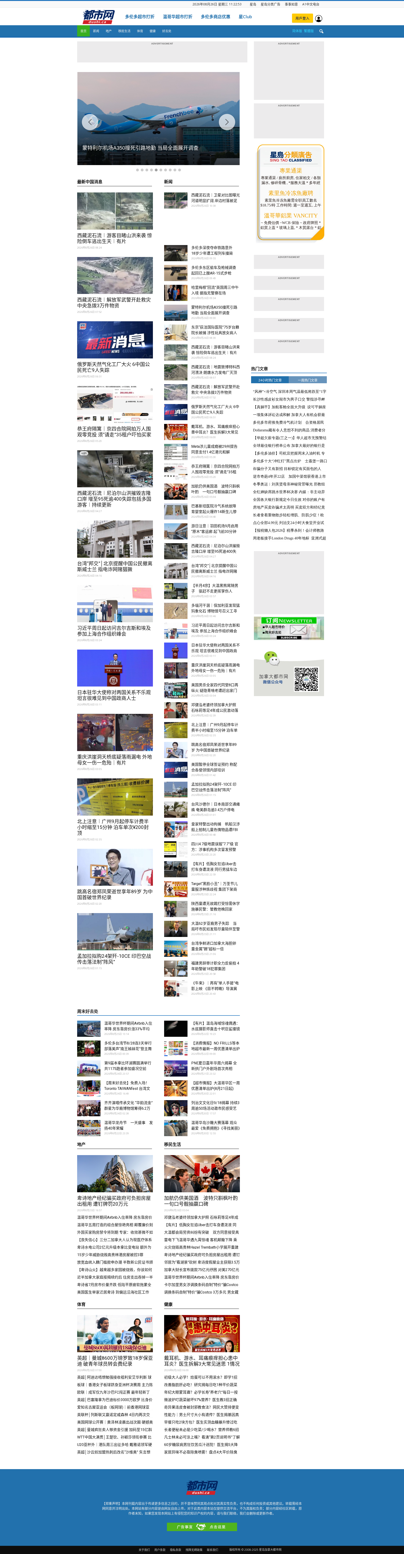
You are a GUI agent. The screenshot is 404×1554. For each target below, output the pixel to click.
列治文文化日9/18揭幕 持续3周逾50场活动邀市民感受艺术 (215, 1108)
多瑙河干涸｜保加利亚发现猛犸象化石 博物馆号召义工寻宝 (215, 611)
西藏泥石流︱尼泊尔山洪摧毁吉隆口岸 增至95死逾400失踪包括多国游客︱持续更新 (114, 499)
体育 (140, 31)
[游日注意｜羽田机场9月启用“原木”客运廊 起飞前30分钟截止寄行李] (176, 531)
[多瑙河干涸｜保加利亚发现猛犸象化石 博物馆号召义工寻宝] (176, 611)
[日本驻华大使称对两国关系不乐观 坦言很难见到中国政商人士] (115, 668)
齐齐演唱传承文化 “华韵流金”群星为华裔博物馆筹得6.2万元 (128, 1108)
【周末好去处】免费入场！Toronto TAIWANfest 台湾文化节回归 (127, 1088)
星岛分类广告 (270, 4)
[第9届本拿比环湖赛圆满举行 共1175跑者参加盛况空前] (89, 1068)
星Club (245, 16)
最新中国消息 (89, 182)
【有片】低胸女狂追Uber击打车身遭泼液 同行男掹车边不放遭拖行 (214, 869)
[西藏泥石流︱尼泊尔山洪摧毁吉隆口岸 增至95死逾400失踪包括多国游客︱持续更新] (115, 469)
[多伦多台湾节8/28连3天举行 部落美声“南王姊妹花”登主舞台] (89, 1049)
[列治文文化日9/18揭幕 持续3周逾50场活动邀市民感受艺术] (176, 1108)
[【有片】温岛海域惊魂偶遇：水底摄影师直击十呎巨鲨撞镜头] (176, 1029)
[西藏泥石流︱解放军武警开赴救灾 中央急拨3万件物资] (115, 275)
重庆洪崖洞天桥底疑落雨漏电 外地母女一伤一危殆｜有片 (114, 760)
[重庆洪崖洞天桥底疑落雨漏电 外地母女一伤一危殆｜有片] (115, 732)
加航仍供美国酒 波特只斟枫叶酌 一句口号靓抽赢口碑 (203, 1201)
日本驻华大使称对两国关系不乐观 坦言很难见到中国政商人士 (114, 695)
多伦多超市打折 (140, 16)
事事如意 (291, 4)
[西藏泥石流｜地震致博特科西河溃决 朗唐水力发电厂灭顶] (176, 372)
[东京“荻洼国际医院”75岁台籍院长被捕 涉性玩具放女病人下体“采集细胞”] (176, 333)
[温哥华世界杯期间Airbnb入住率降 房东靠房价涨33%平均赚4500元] (89, 1029)
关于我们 (144, 1550)
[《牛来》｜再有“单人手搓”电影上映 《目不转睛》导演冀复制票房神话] (176, 988)
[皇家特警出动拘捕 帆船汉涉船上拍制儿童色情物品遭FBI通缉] (176, 829)
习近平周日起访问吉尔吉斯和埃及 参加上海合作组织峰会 (114, 631)
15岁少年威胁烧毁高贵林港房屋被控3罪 (110, 1255)
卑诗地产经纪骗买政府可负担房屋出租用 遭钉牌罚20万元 (114, 1201)
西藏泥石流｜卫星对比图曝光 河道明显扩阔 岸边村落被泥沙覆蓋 (215, 201)
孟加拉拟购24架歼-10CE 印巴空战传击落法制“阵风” (114, 959)
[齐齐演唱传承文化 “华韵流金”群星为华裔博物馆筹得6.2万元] (89, 1108)
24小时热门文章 (270, 380)
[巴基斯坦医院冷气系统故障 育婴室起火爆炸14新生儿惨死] (176, 511)
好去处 (166, 31)
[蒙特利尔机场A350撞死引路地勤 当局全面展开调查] (176, 313)
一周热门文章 (307, 380)
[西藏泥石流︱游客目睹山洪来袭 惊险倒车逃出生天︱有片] (115, 211)
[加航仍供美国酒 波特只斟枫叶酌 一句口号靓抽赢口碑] (176, 492)
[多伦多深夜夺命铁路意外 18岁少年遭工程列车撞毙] (176, 253)
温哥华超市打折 (177, 16)
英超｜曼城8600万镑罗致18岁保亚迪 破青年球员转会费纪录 (115, 1361)
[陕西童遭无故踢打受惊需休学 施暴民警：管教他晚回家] (176, 909)
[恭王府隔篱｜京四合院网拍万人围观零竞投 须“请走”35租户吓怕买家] (115, 404)
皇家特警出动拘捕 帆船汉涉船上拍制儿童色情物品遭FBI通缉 (215, 830)
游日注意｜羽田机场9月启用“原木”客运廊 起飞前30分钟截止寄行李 (214, 531)
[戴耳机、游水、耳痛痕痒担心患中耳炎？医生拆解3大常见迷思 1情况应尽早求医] (176, 432)
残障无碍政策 (194, 1550)
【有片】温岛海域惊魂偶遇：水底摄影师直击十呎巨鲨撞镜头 (215, 1029)
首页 (83, 31)
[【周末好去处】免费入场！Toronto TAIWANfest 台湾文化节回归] (89, 1088)
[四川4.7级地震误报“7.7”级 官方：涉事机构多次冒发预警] (176, 849)
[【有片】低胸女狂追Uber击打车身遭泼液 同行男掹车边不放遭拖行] (176, 869)
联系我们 (212, 1550)
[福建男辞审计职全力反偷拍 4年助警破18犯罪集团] (176, 969)
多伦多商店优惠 (215, 16)
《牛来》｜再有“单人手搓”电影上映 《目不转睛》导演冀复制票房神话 (215, 989)
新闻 (96, 31)
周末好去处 (87, 1011)
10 (179, 170)
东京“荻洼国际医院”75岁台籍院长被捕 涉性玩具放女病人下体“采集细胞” (215, 333)
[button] (321, 31)
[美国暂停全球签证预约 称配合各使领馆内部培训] (176, 770)
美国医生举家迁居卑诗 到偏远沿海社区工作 (113, 1292)
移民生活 (124, 31)
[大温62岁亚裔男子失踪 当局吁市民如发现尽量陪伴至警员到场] (176, 929)
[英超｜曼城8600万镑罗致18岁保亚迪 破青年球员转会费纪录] (115, 1333)
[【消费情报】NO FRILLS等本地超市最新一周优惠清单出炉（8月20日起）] (176, 1049)
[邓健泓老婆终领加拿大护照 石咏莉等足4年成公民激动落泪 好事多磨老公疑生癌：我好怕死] (176, 710)
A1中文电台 (310, 4)
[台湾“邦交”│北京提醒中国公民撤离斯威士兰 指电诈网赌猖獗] (115, 539)
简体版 (297, 31)
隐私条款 (175, 1550)
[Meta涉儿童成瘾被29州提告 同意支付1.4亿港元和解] (176, 452)
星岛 (253, 4)
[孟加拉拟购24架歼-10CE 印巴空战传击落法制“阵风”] (115, 931)
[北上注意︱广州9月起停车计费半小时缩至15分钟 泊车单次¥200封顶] (115, 797)
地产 (109, 31)
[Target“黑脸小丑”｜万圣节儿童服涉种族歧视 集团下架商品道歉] (176, 889)
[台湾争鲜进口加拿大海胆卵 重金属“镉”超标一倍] (176, 949)
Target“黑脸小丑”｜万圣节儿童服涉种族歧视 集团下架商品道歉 (214, 889)
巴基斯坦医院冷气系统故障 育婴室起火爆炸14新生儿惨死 (214, 512)
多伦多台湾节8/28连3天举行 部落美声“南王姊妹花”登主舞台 (128, 1049)
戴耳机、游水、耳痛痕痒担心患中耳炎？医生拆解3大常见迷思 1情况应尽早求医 (215, 432)
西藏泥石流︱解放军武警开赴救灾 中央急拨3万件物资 (114, 302)
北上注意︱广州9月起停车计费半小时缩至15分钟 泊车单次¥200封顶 (113, 827)
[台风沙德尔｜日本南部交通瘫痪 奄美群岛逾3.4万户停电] (176, 810)
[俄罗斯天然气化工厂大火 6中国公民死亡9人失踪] (115, 339)
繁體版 (309, 31)
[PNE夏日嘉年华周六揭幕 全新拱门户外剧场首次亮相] (176, 1068)
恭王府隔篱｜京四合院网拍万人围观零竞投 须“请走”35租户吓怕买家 (114, 431)
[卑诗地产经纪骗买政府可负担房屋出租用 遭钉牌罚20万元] (115, 1173)
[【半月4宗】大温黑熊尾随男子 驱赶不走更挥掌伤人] (176, 591)
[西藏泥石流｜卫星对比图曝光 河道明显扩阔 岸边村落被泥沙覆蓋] (176, 200)
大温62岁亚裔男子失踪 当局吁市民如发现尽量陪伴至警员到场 (215, 929)
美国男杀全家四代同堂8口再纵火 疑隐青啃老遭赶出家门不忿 (214, 690)
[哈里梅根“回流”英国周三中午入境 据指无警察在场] (176, 293)
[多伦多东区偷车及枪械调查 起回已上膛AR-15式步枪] (176, 273)
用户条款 (160, 1550)
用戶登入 (303, 18)
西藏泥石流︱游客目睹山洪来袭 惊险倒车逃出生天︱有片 (114, 238)
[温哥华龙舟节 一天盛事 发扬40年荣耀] (89, 1128)
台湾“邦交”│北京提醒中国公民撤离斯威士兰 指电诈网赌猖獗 (114, 566)
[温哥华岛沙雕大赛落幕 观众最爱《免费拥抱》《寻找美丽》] (176, 1128)
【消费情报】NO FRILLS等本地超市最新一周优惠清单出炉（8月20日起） (215, 1049)
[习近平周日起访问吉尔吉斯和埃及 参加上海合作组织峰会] (115, 603)
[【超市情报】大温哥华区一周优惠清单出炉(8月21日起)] (176, 1088)
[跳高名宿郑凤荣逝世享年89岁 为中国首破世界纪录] (115, 867)
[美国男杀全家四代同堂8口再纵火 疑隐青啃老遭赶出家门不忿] (176, 690)
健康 (153, 31)
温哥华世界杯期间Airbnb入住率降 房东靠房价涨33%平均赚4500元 (128, 1029)
